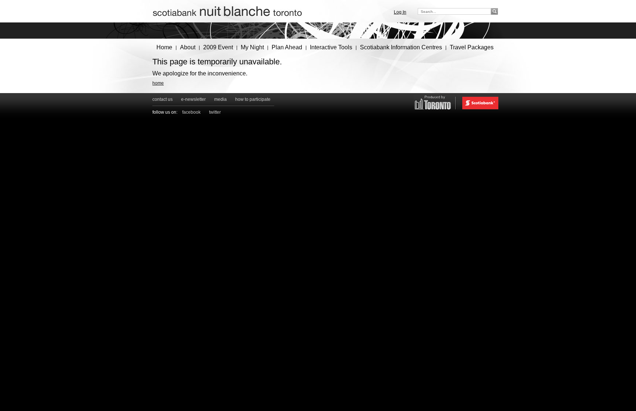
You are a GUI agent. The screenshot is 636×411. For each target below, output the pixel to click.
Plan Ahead (287, 47)
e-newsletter (193, 99)
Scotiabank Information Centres (401, 47)
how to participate (253, 99)
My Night (252, 47)
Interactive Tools (331, 47)
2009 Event (218, 47)
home (158, 83)
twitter (215, 112)
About (187, 47)
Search (495, 11)
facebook (191, 112)
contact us (162, 99)
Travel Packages (472, 47)
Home (164, 47)
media (220, 99)
